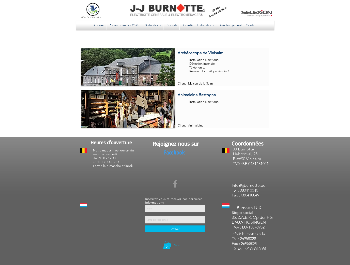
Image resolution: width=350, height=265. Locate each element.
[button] (125, 67)
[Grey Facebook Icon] (175, 184)
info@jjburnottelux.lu (248, 234)
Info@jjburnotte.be (248, 185)
